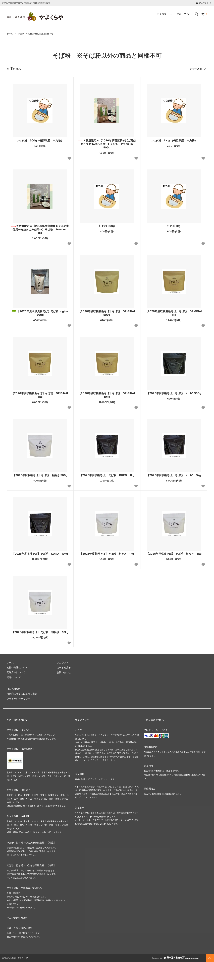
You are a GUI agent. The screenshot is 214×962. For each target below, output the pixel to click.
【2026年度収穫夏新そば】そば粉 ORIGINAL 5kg (40, 395)
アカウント (203, 3)
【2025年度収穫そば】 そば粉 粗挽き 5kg (173, 553)
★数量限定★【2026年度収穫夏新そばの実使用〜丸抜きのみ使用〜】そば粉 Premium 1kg (41, 229)
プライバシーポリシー (18, 698)
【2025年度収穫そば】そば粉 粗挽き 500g (40, 475)
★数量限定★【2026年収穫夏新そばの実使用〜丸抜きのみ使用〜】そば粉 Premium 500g (108, 144)
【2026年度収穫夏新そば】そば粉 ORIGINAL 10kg (107, 395)
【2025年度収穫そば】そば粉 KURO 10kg (40, 553)
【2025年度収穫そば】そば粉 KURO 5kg (174, 475)
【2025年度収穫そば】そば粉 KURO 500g (174, 393)
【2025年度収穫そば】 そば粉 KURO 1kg (107, 475)
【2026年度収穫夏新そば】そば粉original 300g (42, 313)
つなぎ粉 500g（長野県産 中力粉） (40, 140)
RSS (9, 688)
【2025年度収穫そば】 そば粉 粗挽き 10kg (40, 632)
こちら (18, 855)
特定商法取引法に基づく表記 (22, 693)
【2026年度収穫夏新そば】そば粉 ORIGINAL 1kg (174, 313)
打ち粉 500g (107, 226)
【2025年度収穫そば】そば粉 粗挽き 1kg (107, 553)
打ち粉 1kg (173, 226)
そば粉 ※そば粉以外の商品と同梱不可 (35, 33)
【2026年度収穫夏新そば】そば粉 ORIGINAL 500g (107, 313)
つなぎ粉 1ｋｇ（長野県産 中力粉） (173, 140)
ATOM (16, 688)
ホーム (10, 33)
